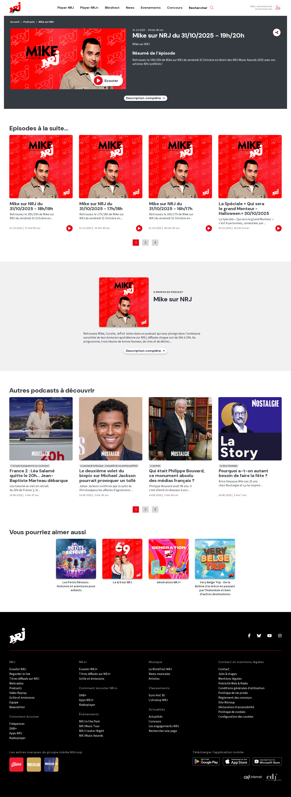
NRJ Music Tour (89, 726)
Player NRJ (65, 7)
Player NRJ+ (89, 7)
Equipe (13, 702)
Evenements (151, 7)
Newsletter (17, 707)
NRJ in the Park (89, 721)
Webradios (16, 683)
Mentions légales (230, 679)
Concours (175, 7)
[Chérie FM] (16, 764)
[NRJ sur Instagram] (280, 636)
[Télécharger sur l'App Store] (236, 761)
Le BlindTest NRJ (160, 669)
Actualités (156, 717)
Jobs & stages (227, 674)
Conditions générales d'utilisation (241, 688)
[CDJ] (273, 777)
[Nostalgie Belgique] (34, 764)
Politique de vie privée (233, 693)
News (130, 7)
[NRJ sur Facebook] (249, 636)
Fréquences (17, 724)
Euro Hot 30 (157, 695)
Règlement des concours (235, 698)
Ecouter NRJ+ (88, 669)
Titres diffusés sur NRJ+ (95, 674)
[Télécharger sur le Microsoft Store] (267, 761)
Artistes (154, 679)
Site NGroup (226, 702)
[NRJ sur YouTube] (269, 636)
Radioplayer (17, 738)
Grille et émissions (22, 698)
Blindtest (112, 7)
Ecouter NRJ (17, 669)
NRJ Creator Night (91, 731)
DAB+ (13, 729)
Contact (223, 669)
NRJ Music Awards (91, 736)
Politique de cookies (231, 712)
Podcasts (29, 22)
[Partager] (277, 32)
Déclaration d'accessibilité (236, 707)
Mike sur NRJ (46, 22)
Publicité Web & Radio (233, 683)
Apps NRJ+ (86, 700)
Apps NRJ (15, 733)
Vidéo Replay (18, 693)
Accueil (14, 22)
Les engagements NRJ (164, 726)
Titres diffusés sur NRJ (24, 679)
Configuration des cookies (235, 717)
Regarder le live (19, 674)
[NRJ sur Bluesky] (259, 636)
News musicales (159, 674)
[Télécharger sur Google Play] (206, 761)
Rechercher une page (163, 731)
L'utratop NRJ (158, 700)
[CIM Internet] (253, 777)
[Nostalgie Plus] (51, 764)
